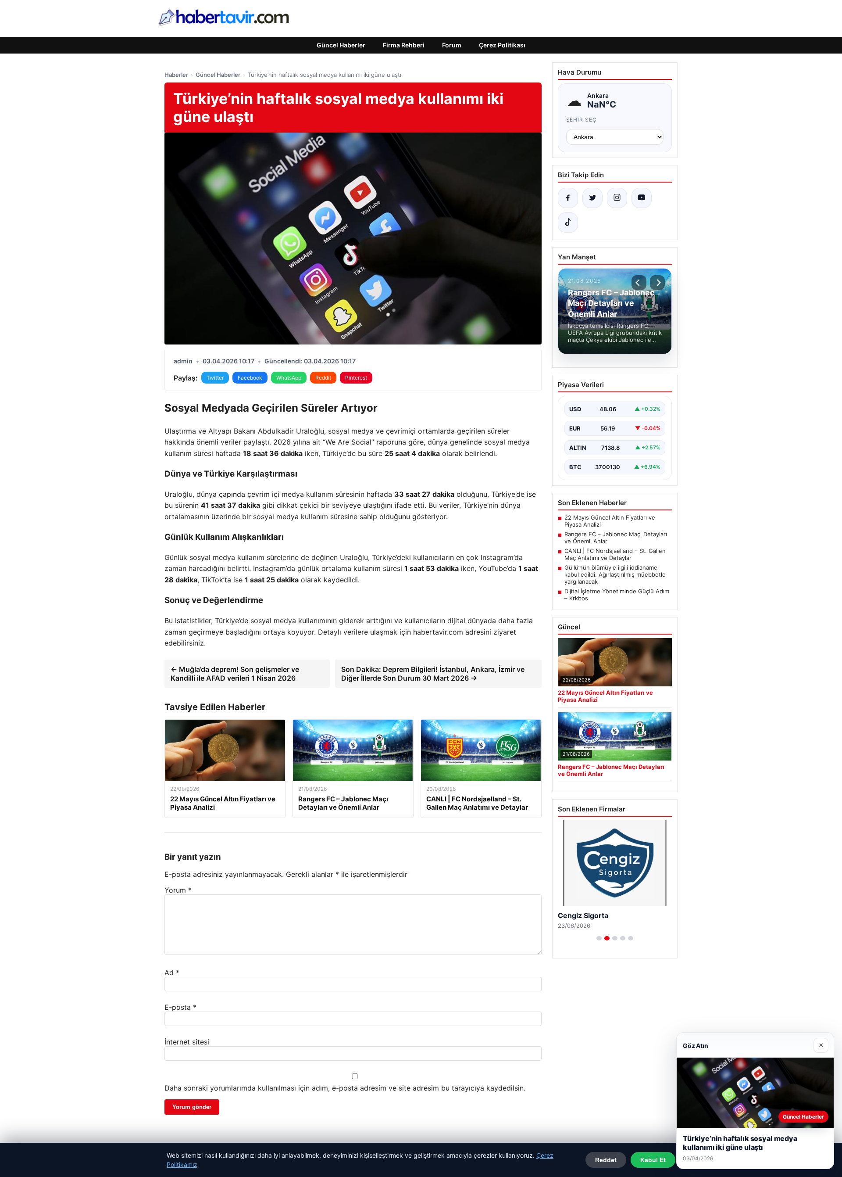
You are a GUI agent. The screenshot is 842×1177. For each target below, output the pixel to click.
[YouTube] (642, 198)
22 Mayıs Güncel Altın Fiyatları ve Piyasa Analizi (609, 521)
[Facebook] (568, 198)
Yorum (178, 890)
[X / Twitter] (592, 198)
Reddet (606, 1159)
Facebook (250, 377)
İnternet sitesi (186, 1041)
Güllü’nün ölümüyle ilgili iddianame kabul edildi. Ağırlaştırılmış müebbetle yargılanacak (615, 574)
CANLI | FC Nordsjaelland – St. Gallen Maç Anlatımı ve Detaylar (615, 554)
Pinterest (356, 377)
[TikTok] (568, 222)
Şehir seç (581, 119)
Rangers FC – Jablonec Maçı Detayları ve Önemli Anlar (615, 538)
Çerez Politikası (502, 45)
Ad (171, 972)
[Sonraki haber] (657, 282)
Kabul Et (653, 1159)
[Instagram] (617, 198)
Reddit (323, 377)
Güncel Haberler (341, 45)
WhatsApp (288, 377)
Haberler (176, 74)
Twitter (215, 377)
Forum (451, 45)
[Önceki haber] (639, 282)
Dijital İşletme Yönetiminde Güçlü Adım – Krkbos (616, 595)
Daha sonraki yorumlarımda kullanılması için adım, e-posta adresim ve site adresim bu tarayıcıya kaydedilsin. (344, 1088)
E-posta (180, 1007)
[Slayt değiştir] (599, 938)
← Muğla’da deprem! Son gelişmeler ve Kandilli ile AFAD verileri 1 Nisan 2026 (235, 673)
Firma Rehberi (404, 45)
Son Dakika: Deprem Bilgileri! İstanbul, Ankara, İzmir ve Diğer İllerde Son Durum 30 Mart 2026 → (432, 673)
